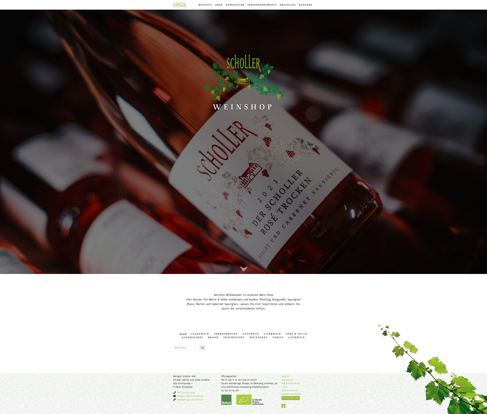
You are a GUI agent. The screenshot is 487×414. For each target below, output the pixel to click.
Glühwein (296, 337)
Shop (219, 4)
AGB (283, 384)
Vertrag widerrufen (291, 398)
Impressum (287, 380)
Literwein (272, 333)
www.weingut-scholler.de (190, 400)
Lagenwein (200, 333)
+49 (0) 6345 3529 (186, 393)
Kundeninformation (291, 394)
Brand (213, 337)
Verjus (278, 337)
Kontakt (305, 4)
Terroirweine (226, 333)
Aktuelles (288, 4)
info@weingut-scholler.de (190, 396)
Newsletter (235, 4)
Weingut (205, 4)
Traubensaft (234, 337)
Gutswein (251, 333)
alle (183, 333)
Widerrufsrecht (290, 391)
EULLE (284, 387)
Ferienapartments (262, 4)
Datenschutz (294, 384)
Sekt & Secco (297, 333)
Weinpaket (259, 337)
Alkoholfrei (192, 337)
